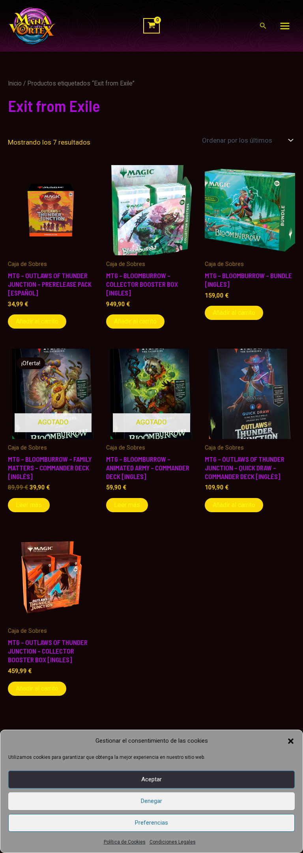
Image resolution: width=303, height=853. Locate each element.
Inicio (15, 83)
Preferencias (151, 822)
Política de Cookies (125, 842)
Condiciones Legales (173, 842)
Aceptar (151, 779)
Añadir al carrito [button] (37, 321)
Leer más (29, 505)
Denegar (151, 801)
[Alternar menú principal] (285, 26)
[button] (291, 741)
